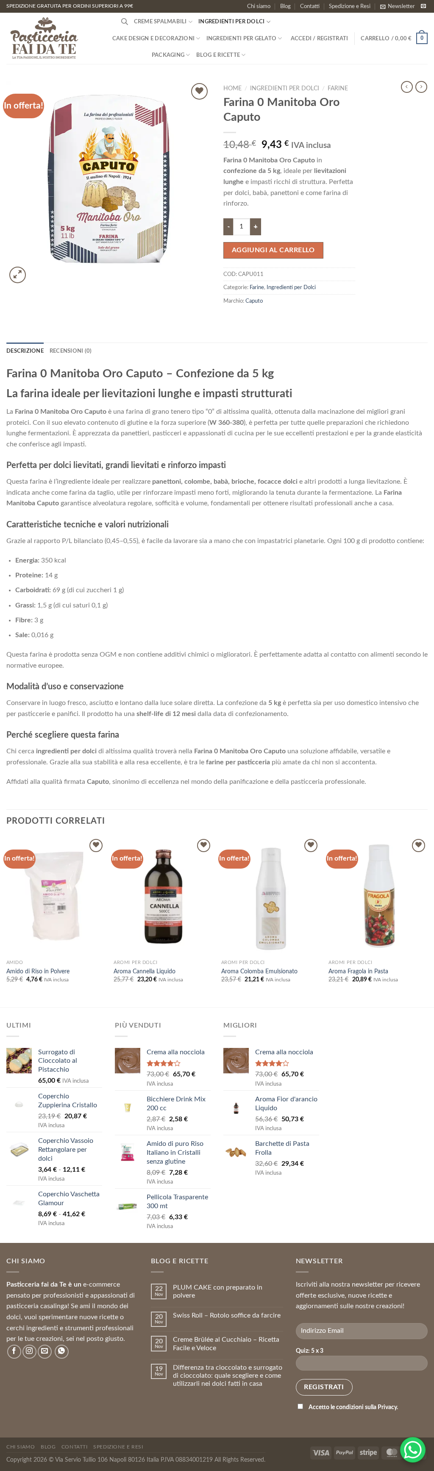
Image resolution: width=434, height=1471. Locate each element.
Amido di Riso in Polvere (38, 971)
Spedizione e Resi (349, 6)
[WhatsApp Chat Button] (413, 1450)
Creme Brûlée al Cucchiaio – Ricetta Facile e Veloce (226, 1343)
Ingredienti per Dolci (231, 21)
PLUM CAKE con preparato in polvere (217, 1291)
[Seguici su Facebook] (14, 1352)
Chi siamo (258, 6)
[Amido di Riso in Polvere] (56, 896)
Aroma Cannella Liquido (144, 971)
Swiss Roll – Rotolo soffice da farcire (227, 1315)
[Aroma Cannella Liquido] (163, 896)
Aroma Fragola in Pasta (358, 971)
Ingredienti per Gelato (241, 38)
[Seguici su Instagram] (29, 1352)
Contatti (310, 6)
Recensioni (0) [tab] (71, 351)
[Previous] (6, 921)
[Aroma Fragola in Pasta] (378, 896)
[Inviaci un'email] (423, 6)
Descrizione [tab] (25, 351)
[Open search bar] (124, 21)
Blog (285, 6)
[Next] (427, 921)
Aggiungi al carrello (273, 250)
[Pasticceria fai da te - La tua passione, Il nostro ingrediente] (48, 38)
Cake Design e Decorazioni (153, 38)
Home (232, 89)
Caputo (254, 301)
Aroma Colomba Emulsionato (259, 971)
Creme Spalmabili (160, 21)
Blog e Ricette (218, 55)
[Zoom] (17, 275)
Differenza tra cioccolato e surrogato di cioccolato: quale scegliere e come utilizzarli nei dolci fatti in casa (227, 1375)
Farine (338, 89)
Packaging (168, 55)
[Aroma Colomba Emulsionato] (270, 896)
